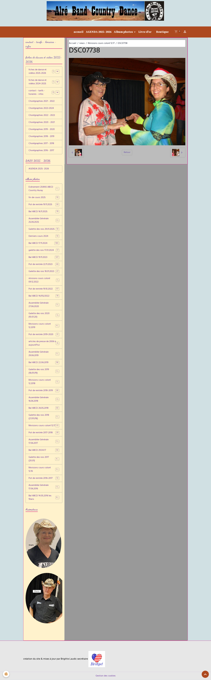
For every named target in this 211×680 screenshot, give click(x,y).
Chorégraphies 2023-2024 (41, 108)
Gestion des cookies (106, 676)
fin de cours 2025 (43, 197)
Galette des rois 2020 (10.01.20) (44, 315)
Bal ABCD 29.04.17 (43, 450)
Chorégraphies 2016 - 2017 (41, 150)
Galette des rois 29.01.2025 (43, 229)
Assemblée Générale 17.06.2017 (44, 441)
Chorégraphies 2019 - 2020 (42, 129)
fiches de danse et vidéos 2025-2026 (38, 71)
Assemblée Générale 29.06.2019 (44, 354)
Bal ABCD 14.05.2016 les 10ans (43, 497)
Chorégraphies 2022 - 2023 (42, 115)
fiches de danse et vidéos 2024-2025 (38, 82)
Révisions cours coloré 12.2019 (44, 326)
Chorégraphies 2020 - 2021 (42, 122)
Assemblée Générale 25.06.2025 (44, 220)
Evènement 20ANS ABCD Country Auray (44, 189)
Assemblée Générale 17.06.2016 (44, 487)
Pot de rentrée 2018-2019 (43, 391)
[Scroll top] (205, 674)
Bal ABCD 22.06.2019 (43, 362)
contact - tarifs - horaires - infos (37, 92)
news (82, 43)
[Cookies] (6, 674)
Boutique (162, 32)
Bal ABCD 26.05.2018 (43, 408)
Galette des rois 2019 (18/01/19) (44, 371)
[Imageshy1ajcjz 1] (96, 659)
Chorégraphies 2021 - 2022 (42, 101)
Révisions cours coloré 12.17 (101, 43)
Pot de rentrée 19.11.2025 (43, 205)
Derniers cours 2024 (43, 236)
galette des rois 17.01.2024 (43, 250)
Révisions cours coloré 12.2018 (44, 382)
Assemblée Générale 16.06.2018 (44, 399)
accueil (78, 32)
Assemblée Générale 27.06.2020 (44, 305)
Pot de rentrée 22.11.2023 (43, 264)
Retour (127, 152)
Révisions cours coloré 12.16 (43, 469)
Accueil (72, 43)
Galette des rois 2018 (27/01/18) (44, 417)
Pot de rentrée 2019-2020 (43, 334)
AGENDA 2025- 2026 (98, 32)
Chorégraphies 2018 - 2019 (41, 136)
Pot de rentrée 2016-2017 (43, 478)
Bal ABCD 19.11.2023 (43, 257)
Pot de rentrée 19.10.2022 (43, 289)
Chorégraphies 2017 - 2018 (41, 143)
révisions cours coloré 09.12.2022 (44, 280)
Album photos (123, 32)
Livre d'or (145, 32)
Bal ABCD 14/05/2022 (43, 296)
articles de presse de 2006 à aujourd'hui (44, 343)
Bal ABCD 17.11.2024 (43, 243)
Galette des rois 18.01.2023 (43, 271)
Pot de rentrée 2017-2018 (43, 433)
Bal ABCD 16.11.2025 (43, 212)
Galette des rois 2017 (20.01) (43, 459)
